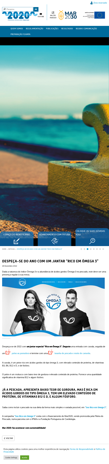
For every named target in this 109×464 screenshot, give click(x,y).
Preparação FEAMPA (20, 34)
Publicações (52, 28)
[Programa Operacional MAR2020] (20, 14)
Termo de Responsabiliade (81, 449)
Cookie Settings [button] (11, 458)
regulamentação (34, 28)
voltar (9, 438)
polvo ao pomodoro (20, 353)
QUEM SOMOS (17, 28)
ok (36, 9)
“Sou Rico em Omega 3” (95, 407)
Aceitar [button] (24, 458)
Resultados (67, 28)
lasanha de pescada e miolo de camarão (72, 353)
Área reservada (100, 3)
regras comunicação (86, 28)
